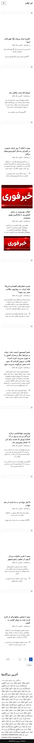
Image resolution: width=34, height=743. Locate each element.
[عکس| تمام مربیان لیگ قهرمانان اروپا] (17, 23)
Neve (23, 741)
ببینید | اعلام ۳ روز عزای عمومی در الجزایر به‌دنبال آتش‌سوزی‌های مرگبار (17, 151)
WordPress (12, 741)
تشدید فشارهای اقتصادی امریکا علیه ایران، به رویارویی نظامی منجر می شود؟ (17, 289)
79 (8, 659)
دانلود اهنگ (26, 683)
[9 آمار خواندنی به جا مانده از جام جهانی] (17, 487)
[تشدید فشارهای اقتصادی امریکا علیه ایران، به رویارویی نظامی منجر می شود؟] (17, 271)
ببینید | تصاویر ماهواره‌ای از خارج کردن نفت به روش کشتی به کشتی (17, 620)
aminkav (26, 45)
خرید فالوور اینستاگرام (9, 697)
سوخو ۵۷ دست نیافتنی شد (19, 93)
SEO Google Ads (14, 737)
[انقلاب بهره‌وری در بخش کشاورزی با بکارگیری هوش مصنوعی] (17, 196)
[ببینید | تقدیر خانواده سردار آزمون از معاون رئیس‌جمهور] (17, 541)
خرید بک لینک (14, 686)
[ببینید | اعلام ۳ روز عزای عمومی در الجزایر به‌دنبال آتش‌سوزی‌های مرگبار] (17, 133)
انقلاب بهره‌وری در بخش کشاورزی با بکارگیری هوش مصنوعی (19, 215)
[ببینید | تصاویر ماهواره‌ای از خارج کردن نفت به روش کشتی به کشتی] (17, 601)
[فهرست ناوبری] (3, 3)
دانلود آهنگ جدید (19, 710)
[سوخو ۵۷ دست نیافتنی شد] (17, 77)
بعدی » (29, 665)
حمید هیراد (26, 718)
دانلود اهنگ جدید (15, 683)
